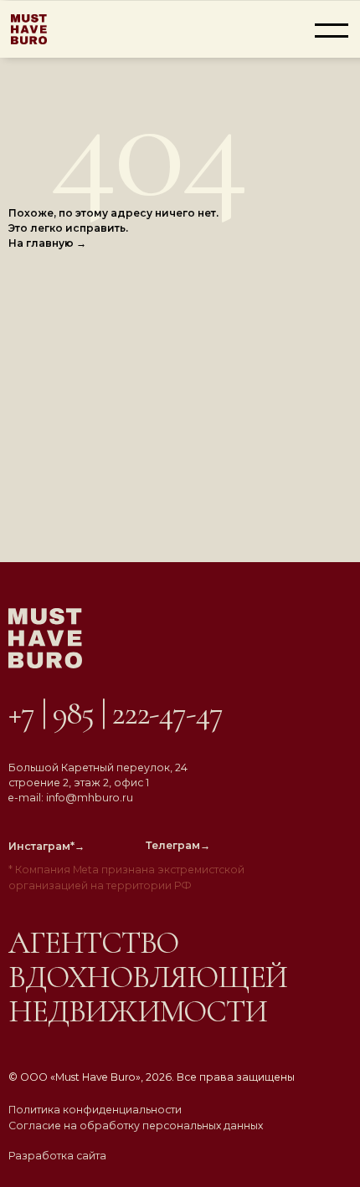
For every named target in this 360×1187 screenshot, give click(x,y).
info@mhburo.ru (89, 797)
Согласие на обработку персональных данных (135, 1125)
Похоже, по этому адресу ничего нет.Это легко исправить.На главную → (113, 228)
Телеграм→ (178, 845)
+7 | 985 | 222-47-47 (115, 713)
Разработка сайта (57, 1155)
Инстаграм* (46, 846)
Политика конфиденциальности (95, 1109)
